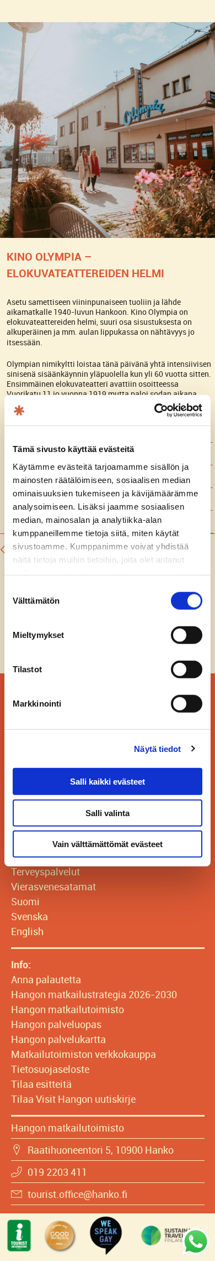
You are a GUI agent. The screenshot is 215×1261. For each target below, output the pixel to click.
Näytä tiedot (157, 748)
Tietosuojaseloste (50, 1069)
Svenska (29, 916)
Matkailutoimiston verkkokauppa (83, 1054)
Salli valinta (107, 812)
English (27, 931)
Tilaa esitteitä (41, 1084)
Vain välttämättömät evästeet (107, 844)
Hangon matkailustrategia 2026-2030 (94, 994)
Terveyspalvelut (45, 871)
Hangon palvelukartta (58, 1039)
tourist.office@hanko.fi (77, 1194)
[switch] (186, 635)
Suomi (25, 901)
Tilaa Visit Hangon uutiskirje (73, 1099)
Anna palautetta (46, 979)
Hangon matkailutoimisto (67, 1009)
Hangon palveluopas (56, 1024)
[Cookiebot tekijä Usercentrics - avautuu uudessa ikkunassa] (154, 410)
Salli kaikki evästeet (107, 781)
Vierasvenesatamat (53, 886)
